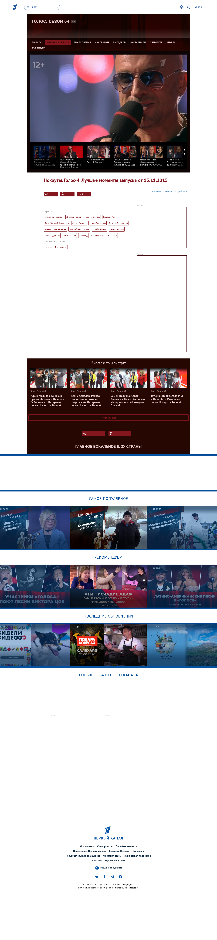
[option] (45, 154)
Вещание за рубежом (111, 867)
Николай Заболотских (79, 229)
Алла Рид (83, 235)
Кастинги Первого (119, 850)
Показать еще (108, 417)
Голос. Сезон (51, 21)
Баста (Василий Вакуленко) (57, 223)
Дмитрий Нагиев (73, 217)
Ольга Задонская (52, 235)
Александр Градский (54, 217)
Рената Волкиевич (97, 223)
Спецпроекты (104, 846)
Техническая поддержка (137, 855)
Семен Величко (117, 229)
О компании (87, 846)
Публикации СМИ (115, 860)
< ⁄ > (80, 194)
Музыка (48, 247)
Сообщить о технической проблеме (169, 191)
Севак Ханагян (69, 235)
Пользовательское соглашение (83, 855)
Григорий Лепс (109, 217)
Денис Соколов (79, 223)
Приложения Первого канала (89, 850)
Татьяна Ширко (97, 235)
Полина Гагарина (92, 217)
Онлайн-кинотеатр (126, 846)
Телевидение (61, 247)
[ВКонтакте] (51, 194)
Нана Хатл (112, 235)
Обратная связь (112, 855)
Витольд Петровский (118, 223)
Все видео (138, 850)
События (97, 860)
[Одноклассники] (67, 194)
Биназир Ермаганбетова (55, 229)
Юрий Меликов (99, 229)
